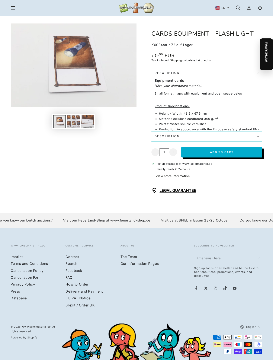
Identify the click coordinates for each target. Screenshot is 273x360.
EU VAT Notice (77, 298)
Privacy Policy (23, 284)
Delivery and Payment (84, 291)
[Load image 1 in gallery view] (59, 121)
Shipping (176, 60)
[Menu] (13, 8)
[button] (237, 7)
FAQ (68, 277)
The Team (129, 257)
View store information (173, 176)
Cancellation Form (26, 277)
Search (71, 263)
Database (19, 298)
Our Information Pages (140, 263)
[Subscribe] (259, 258)
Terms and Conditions (29, 263)
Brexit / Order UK (80, 305)
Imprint (17, 257)
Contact (72, 257)
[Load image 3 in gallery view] (87, 121)
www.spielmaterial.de (36, 326)
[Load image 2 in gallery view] (73, 121)
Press (15, 291)
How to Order (77, 284)
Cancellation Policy (27, 270)
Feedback (73, 270)
